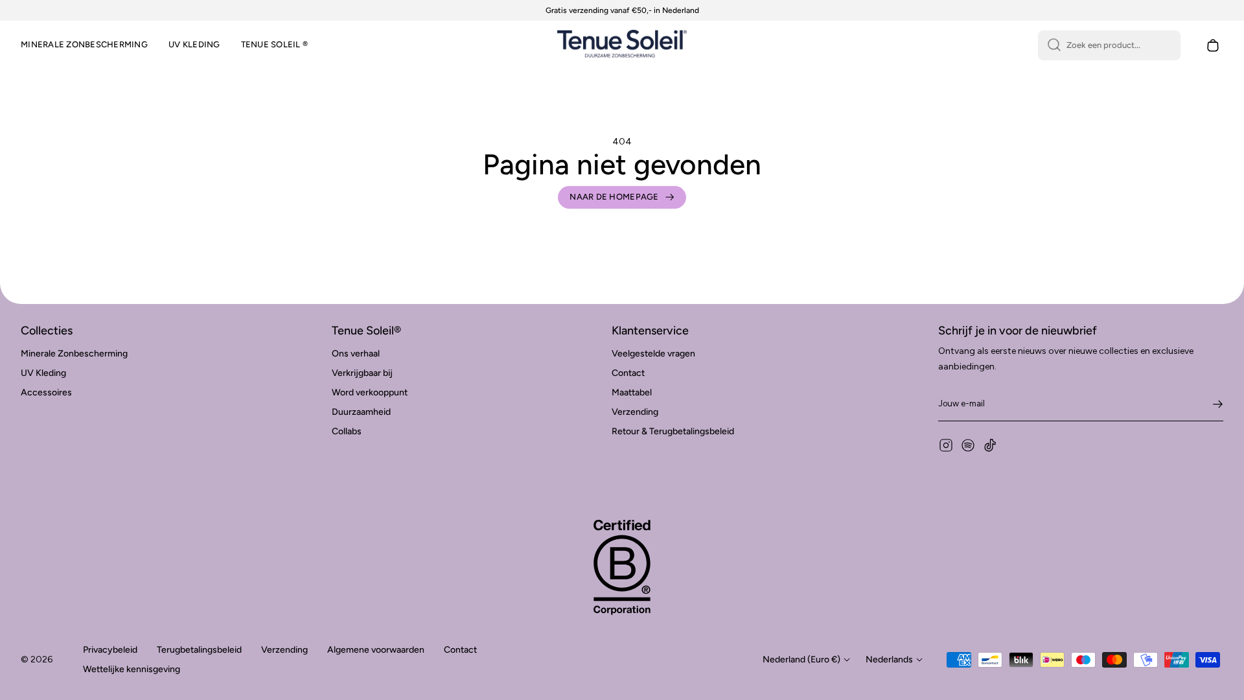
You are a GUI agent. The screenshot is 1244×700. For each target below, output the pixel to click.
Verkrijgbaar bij (362, 373)
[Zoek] (1054, 45)
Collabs (347, 431)
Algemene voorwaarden (375, 649)
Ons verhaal (356, 353)
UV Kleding (43, 373)
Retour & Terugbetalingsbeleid (673, 431)
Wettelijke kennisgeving (131, 669)
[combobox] (1109, 45)
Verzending (635, 411)
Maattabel (632, 392)
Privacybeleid (110, 649)
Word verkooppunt (370, 392)
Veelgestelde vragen (653, 353)
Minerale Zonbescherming (74, 353)
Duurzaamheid (361, 411)
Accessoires (46, 392)
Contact (628, 373)
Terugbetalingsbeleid (199, 649)
